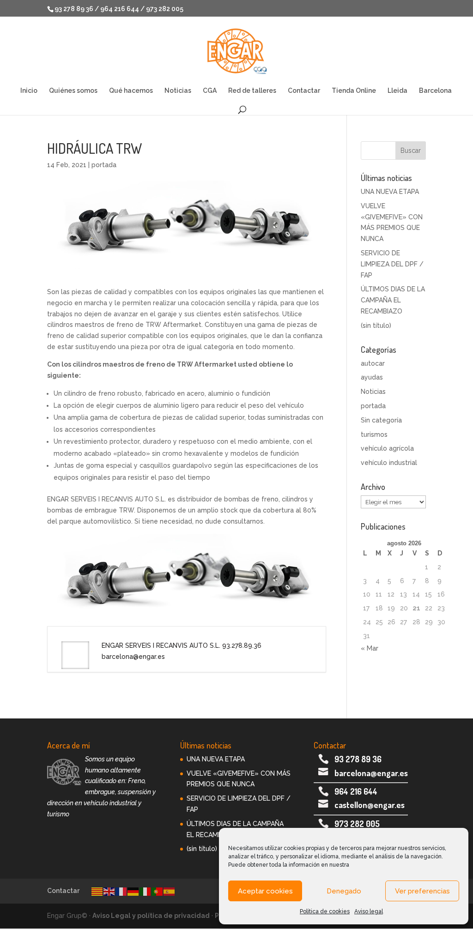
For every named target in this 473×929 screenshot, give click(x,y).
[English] (109, 890)
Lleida (397, 90)
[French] (121, 890)
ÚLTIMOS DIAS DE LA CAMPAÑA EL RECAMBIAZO (393, 300)
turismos (374, 434)
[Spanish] (170, 890)
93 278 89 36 (358, 759)
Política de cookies (325, 911)
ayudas (372, 377)
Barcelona (435, 90)
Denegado (344, 891)
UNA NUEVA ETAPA (390, 191)
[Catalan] (97, 890)
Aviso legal (368, 911)
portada (103, 165)
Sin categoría (381, 420)
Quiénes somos (73, 90)
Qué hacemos (131, 90)
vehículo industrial (389, 462)
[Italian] (145, 890)
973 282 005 (357, 824)
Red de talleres (252, 90)
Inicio (28, 90)
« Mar (369, 648)
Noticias (177, 90)
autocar (373, 363)
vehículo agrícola (387, 448)
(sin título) (376, 325)
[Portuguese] (158, 890)
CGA (210, 90)
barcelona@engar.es (371, 773)
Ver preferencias (422, 891)
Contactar (304, 90)
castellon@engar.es (369, 805)
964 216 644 (355, 791)
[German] (133, 890)
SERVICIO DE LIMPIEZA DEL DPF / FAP (392, 264)
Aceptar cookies (265, 891)
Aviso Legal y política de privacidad (151, 915)
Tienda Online (354, 90)
